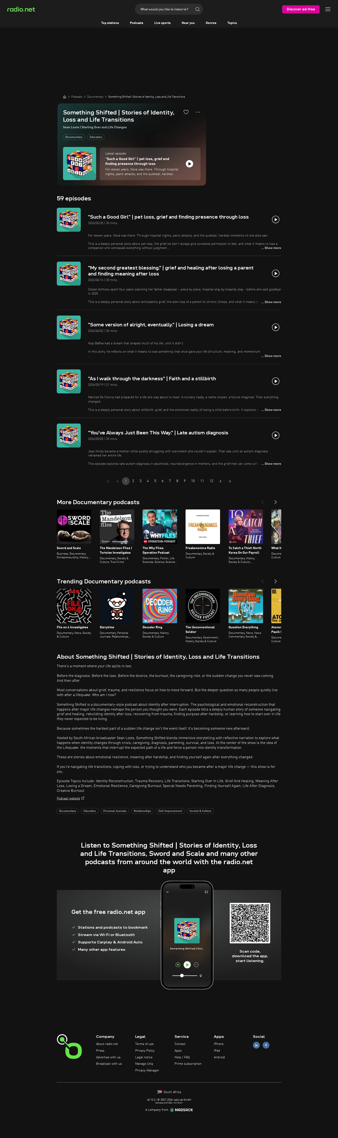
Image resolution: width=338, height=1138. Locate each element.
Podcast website (68, 798)
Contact (180, 1044)
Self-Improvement (170, 811)
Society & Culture (200, 811)
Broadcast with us (109, 1063)
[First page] (108, 481)
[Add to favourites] (186, 112)
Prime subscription (188, 1063)
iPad (217, 1050)
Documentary (73, 137)
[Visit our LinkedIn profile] (256, 1045)
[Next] (275, 500)
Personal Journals (114, 811)
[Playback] (189, 163)
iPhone (218, 1044)
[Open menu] (328, 9)
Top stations (110, 23)
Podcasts (136, 23)
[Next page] (220, 481)
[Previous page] (117, 481)
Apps (178, 1050)
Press (100, 1050)
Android (219, 1057)
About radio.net (107, 1044)
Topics (232, 23)
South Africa (172, 1092)
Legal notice (143, 1057)
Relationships (142, 811)
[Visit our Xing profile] (266, 1045)
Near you (188, 23)
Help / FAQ (182, 1057)
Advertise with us (108, 1057)
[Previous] (262, 500)
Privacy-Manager (147, 1070)
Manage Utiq (144, 1063)
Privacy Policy (145, 1050)
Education (96, 137)
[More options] (198, 112)
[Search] (197, 9)
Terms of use (144, 1044)
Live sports (162, 23)
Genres (211, 23)
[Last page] (229, 481)
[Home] (64, 97)
